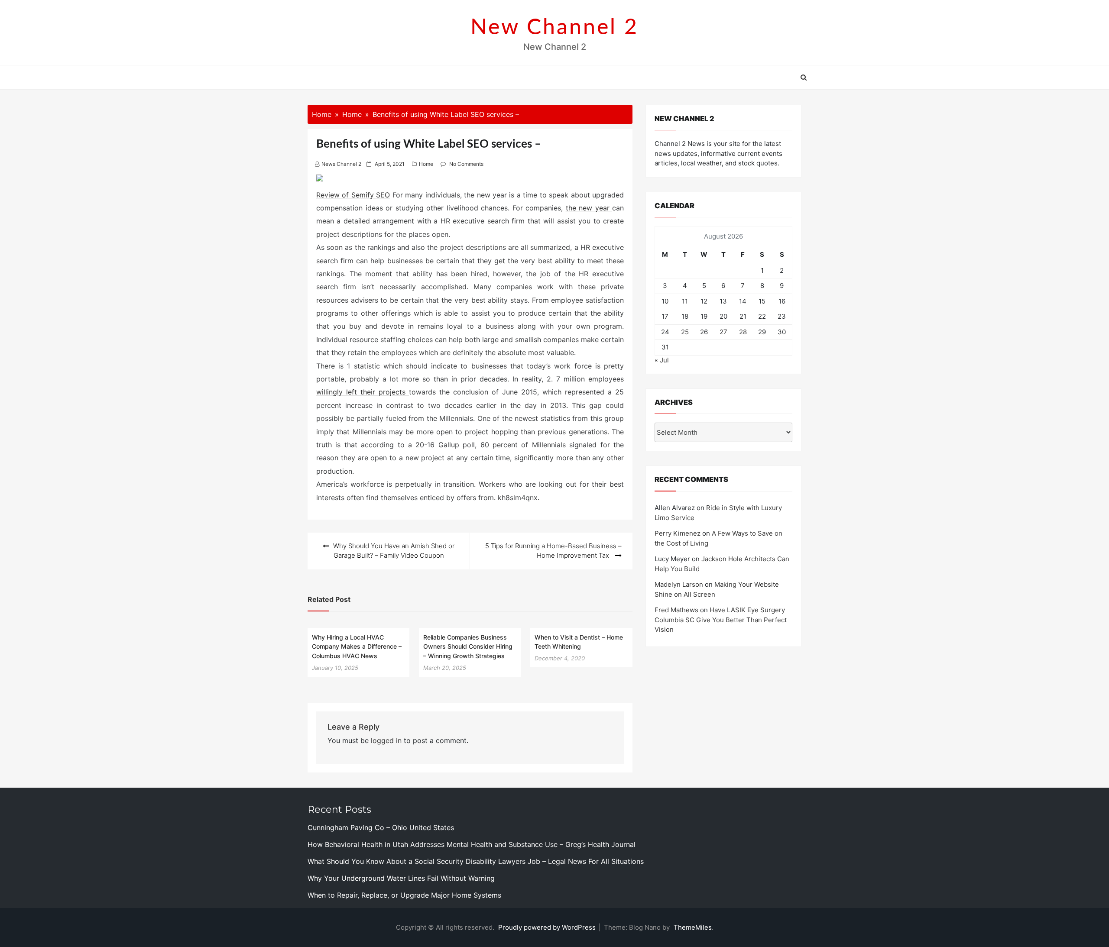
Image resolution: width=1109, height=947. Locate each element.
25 (685, 332)
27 (723, 332)
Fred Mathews (676, 610)
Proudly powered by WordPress (547, 927)
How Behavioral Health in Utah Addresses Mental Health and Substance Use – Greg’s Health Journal (472, 844)
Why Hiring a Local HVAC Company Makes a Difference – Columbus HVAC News (357, 646)
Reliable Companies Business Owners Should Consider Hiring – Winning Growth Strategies (467, 646)
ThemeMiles (693, 927)
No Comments (466, 164)
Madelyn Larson (679, 584)
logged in (386, 740)
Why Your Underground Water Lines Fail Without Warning (401, 878)
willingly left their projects (362, 392)
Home (426, 164)
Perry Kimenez (677, 533)
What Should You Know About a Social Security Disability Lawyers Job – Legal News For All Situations (476, 861)
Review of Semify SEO (353, 195)
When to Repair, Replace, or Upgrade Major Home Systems (404, 895)
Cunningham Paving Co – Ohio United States (381, 827)
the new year (589, 208)
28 (743, 332)
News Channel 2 (341, 164)
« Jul (662, 360)
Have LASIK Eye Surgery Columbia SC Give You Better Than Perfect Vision (721, 619)
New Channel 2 (554, 28)
